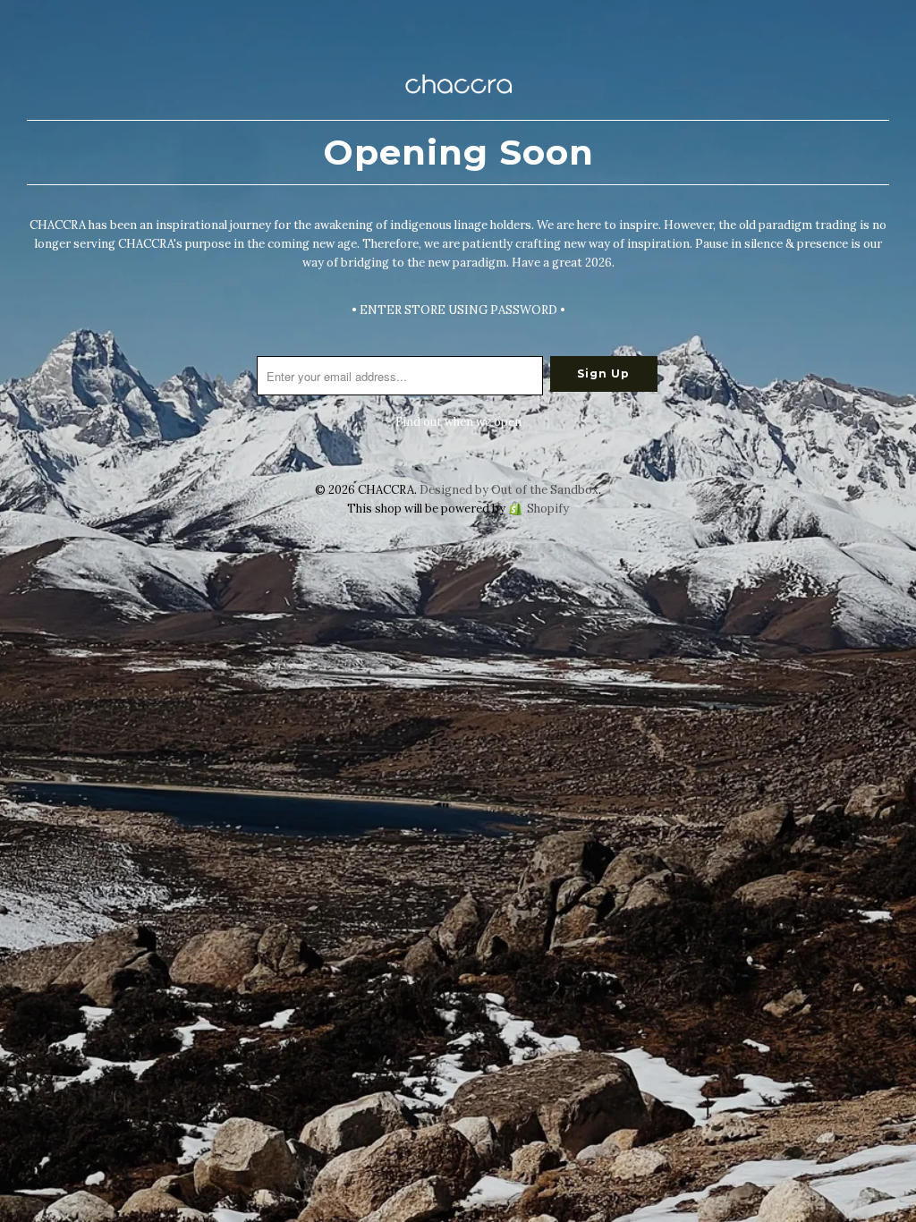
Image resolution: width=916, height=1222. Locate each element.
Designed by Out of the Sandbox (509, 489)
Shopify (548, 508)
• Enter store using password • (458, 310)
